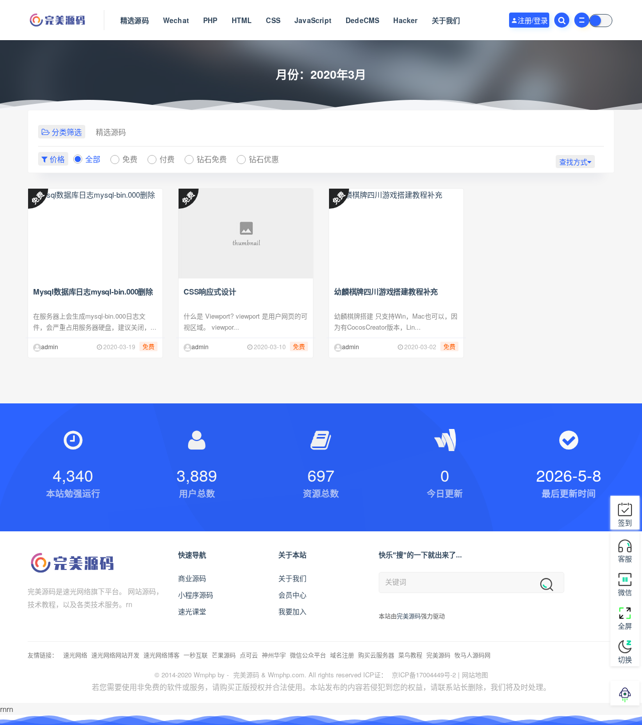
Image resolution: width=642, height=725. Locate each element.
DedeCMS (362, 20)
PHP (210, 20)
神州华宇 (274, 655)
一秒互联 (196, 655)
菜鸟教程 (410, 655)
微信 (625, 592)
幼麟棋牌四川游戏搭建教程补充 (386, 291)
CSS (273, 20)
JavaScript (313, 20)
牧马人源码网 (472, 655)
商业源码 (192, 578)
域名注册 (342, 655)
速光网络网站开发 (115, 655)
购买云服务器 (376, 655)
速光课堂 (192, 611)
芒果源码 (224, 655)
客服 (625, 558)
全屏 (625, 626)
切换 (625, 659)
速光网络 (75, 655)
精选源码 (134, 20)
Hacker (405, 20)
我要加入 (292, 611)
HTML (242, 20)
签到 (625, 522)
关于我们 (446, 20)
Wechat (176, 20)
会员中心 (292, 595)
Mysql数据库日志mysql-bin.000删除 (93, 291)
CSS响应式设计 (210, 291)
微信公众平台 (308, 655)
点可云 (249, 655)
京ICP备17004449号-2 (424, 674)
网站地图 (475, 674)
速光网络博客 (161, 655)
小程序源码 (195, 595)
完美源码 (409, 616)
